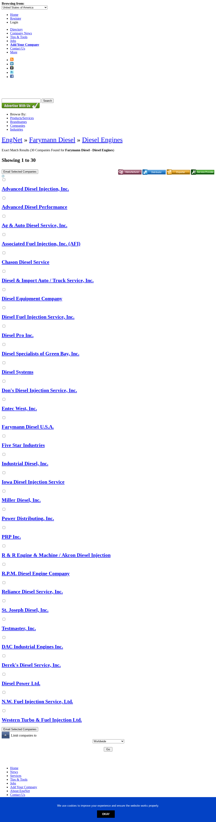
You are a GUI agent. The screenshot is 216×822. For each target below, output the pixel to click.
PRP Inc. (11, 536)
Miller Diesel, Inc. (21, 500)
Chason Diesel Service (25, 262)
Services (15, 775)
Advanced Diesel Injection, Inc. (35, 189)
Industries (16, 129)
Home (14, 14)
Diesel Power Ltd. (21, 683)
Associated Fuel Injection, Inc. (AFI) (41, 243)
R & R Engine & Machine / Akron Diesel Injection (56, 555)
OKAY (106, 814)
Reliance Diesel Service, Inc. (32, 591)
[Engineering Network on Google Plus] (12, 68)
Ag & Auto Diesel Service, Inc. (34, 225)
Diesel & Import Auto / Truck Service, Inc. (48, 280)
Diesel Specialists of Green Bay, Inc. (40, 353)
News (14, 772)
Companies (17, 125)
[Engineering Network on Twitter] (12, 72)
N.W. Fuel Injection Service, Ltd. (37, 701)
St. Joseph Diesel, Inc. (25, 610)
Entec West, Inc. (19, 408)
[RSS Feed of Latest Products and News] (12, 60)
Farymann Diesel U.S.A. (28, 427)
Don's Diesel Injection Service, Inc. (39, 390)
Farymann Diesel (52, 139)
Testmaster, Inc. (19, 628)
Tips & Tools (18, 37)
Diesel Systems (17, 372)
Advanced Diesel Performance (34, 207)
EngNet (12, 139)
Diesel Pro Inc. (18, 335)
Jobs (13, 41)
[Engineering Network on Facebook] (12, 76)
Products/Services (22, 118)
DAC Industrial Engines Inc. (32, 646)
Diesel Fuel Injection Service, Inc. (38, 317)
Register (15, 18)
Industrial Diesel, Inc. (25, 463)
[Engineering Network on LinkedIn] (12, 64)
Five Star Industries (23, 445)
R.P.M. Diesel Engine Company (36, 573)
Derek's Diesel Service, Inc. (31, 665)
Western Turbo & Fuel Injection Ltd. (42, 720)
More (13, 52)
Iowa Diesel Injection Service (33, 482)
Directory (16, 29)
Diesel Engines (102, 139)
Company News (21, 33)
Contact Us (17, 48)
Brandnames (18, 122)
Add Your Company (23, 787)
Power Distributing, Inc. (28, 518)
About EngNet (20, 791)
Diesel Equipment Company (32, 298)
